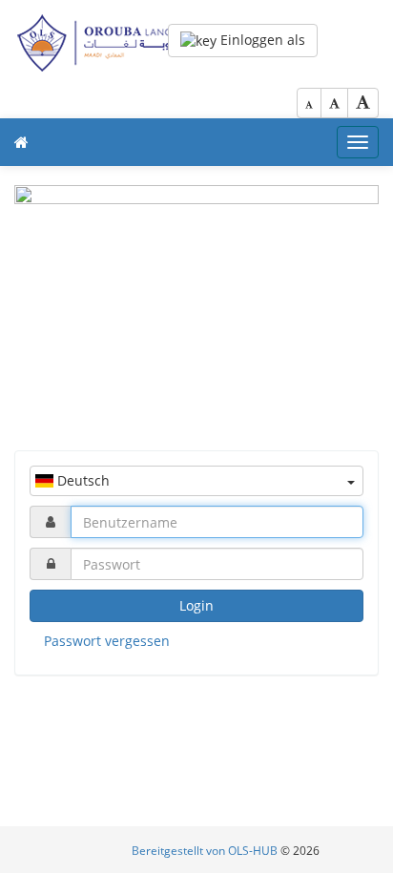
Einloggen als (261, 40)
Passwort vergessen (107, 641)
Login (196, 605)
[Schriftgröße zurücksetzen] (334, 103)
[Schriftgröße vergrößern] (363, 103)
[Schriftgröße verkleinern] (309, 103)
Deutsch (81, 480)
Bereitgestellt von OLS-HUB (206, 850)
